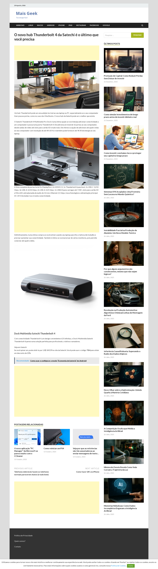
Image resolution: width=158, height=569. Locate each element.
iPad (70, 25)
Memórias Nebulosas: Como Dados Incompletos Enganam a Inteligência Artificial (120, 508)
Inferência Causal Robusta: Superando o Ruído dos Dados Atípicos (122, 352)
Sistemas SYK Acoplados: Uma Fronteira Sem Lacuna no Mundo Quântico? (122, 193)
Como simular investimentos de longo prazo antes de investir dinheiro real (121, 115)
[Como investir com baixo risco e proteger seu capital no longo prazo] (124, 150)
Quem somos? (19, 541)
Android (50, 25)
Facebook (94, 25)
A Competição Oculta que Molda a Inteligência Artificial (119, 429)
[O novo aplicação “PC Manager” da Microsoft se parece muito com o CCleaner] (27, 446)
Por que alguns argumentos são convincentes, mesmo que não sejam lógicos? (120, 271)
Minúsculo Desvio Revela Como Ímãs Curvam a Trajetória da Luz (120, 468)
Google (106, 25)
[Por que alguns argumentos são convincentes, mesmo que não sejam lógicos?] (124, 266)
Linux (30, 25)
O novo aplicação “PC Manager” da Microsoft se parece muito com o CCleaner (26, 452)
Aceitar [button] (130, 566)
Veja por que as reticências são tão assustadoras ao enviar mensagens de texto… (86, 451)
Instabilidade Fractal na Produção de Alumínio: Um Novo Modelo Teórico (120, 231)
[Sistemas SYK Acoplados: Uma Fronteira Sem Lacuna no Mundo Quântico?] (124, 189)
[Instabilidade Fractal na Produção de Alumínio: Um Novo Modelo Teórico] (124, 228)
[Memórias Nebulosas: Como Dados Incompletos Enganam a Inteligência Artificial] (124, 503)
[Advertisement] (56, 52)
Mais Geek (26, 13)
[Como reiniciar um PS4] (57, 446)
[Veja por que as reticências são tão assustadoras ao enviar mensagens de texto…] (86, 446)
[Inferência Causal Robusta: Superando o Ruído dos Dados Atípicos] (124, 349)
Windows (20, 25)
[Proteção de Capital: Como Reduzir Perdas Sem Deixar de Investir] (124, 73)
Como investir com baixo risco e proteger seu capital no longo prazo (122, 154)
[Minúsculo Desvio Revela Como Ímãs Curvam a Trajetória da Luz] (124, 464)
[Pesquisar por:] (124, 35)
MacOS (40, 25)
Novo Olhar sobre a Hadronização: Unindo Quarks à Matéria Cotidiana (123, 391)
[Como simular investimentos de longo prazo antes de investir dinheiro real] (124, 112)
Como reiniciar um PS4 (54, 448)
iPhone (61, 25)
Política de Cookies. (118, 566)
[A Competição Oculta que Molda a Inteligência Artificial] (124, 426)
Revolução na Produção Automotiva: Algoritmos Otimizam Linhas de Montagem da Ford (123, 312)
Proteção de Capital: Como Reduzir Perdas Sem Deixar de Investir (123, 77)
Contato (17, 546)
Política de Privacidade (23, 535)
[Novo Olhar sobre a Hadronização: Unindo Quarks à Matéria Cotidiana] (124, 387)
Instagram (81, 25)
